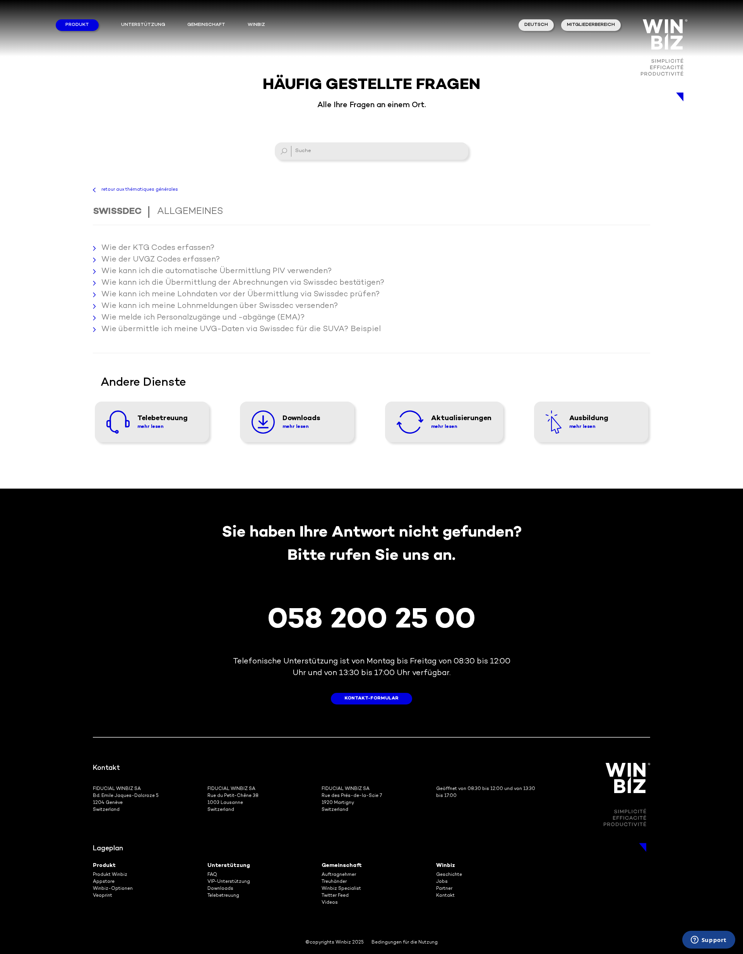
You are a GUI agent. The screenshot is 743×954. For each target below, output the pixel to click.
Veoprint (102, 895)
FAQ (212, 874)
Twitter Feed (335, 895)
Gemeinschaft (206, 24)
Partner (444, 888)
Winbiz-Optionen (113, 888)
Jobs (442, 881)
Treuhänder (334, 881)
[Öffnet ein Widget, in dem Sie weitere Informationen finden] (708, 940)
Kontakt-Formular (371, 698)
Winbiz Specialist (341, 888)
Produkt (77, 24)
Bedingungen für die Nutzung (405, 942)
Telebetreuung (223, 895)
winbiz (256, 24)
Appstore (104, 881)
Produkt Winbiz (110, 874)
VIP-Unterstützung (228, 881)
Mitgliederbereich (591, 24)
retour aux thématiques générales (139, 189)
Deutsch (536, 24)
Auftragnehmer (339, 874)
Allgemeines (190, 212)
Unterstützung (143, 24)
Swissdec (117, 212)
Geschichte (449, 874)
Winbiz (445, 866)
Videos (330, 902)
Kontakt (445, 895)
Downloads (220, 888)
